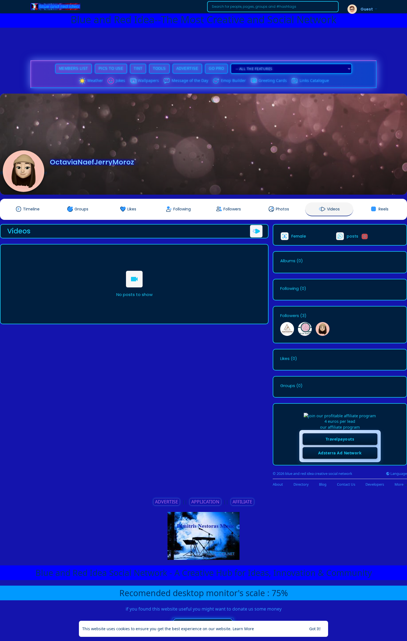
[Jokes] (111, 81)
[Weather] (82, 81)
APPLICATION (205, 502)
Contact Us (346, 484)
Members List (73, 68)
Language (398, 473)
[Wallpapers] (133, 81)
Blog (322, 484)
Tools (159, 68)
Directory (301, 484)
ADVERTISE (166, 502)
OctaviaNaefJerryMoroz (92, 162)
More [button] (399, 484)
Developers (374, 484)
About (278, 484)
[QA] (253, 81)
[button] (273, 6)
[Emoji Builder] (216, 81)
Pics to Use (111, 68)
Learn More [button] (243, 628)
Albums (287, 261)
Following (289, 288)
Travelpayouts (340, 439)
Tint (138, 68)
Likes (285, 358)
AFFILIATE (242, 502)
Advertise (187, 68)
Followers (289, 315)
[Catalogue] (294, 81)
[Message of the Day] (167, 81)
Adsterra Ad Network (340, 452)
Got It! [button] (315, 628)
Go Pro (216, 68)
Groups (287, 385)
